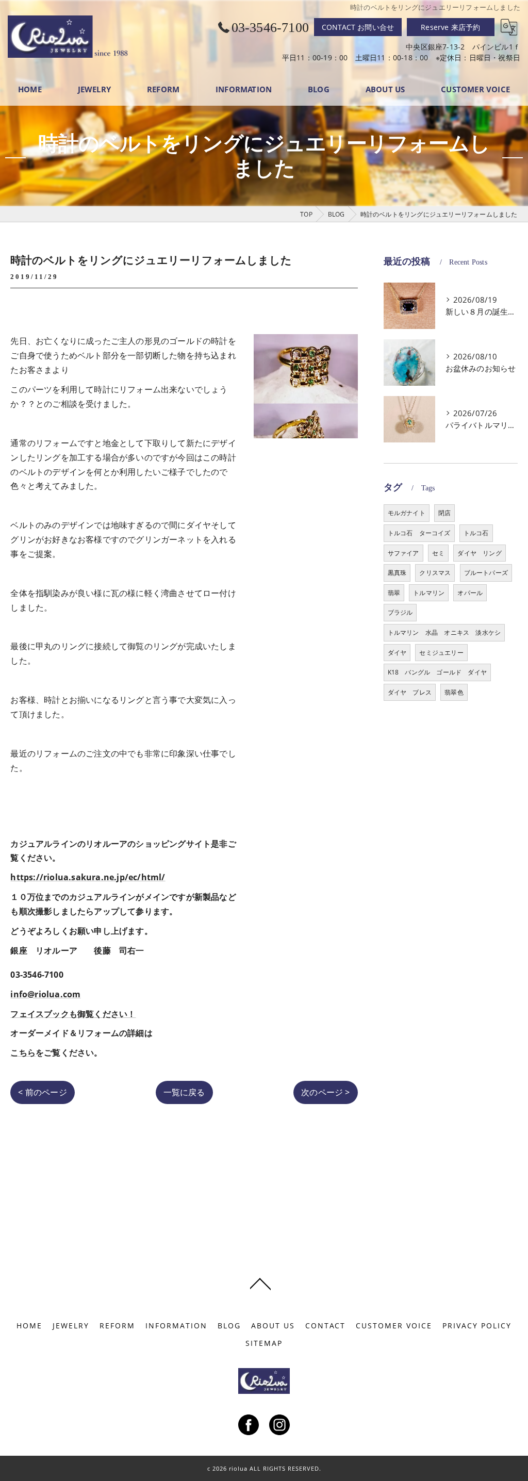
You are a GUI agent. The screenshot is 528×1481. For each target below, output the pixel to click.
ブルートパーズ (486, 572)
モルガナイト (406, 512)
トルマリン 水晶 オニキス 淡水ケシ (444, 632)
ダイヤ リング (479, 553)
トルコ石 (476, 533)
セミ (438, 553)
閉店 (444, 512)
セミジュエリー (441, 652)
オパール (470, 592)
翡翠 (394, 592)
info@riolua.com (45, 994)
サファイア (403, 553)
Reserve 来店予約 (450, 27)
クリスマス (435, 572)
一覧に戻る (184, 1092)
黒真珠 (397, 572)
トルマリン (428, 592)
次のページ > (325, 1092)
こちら (23, 1052)
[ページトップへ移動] (260, 1283)
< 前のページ (42, 1092)
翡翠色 (454, 692)
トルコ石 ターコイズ (419, 533)
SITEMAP (264, 1343)
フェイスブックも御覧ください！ (73, 1013)
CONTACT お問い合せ (358, 27)
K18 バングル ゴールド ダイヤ (437, 672)
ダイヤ (397, 652)
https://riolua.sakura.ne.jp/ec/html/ (87, 877)
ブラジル (400, 612)
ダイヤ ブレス (410, 692)
